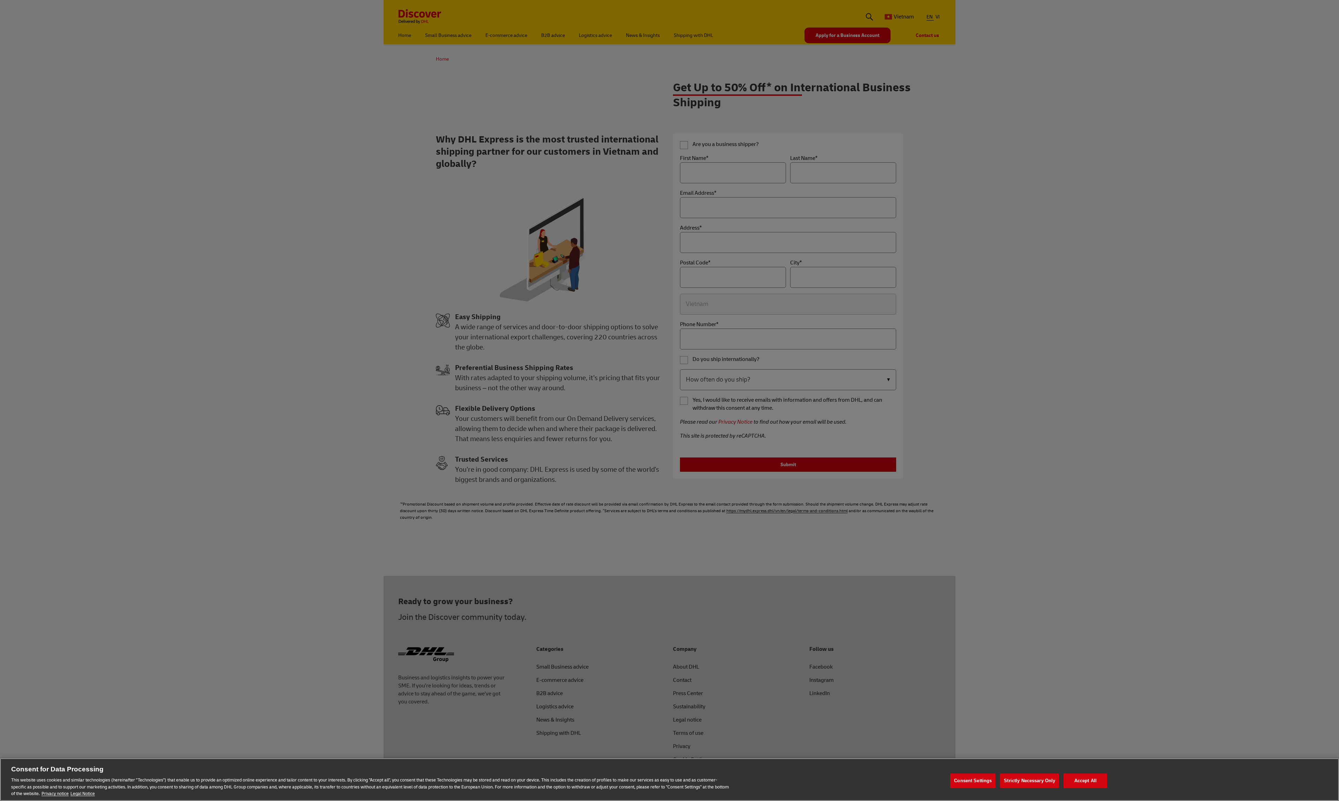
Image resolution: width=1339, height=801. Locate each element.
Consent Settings (973, 780)
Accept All (1085, 780)
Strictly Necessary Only (1029, 780)
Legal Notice (82, 793)
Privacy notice (55, 793)
